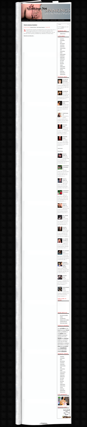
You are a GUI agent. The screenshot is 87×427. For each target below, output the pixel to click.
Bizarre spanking (63, 330)
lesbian (61, 341)
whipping (64, 351)
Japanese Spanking (61, 20)
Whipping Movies (46, 20)
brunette (64, 331)
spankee (59, 348)
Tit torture (61, 69)
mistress (66, 341)
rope (64, 344)
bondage (59, 331)
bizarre (59, 330)
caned (58, 333)
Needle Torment (62, 57)
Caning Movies (39, 20)
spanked (66, 346)
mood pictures (60, 343)
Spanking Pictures (25, 20)
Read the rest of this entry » (29, 35)
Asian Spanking (62, 40)
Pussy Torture (62, 60)
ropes (65, 344)
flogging (63, 338)
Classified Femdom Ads (63, 321)
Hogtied (61, 52)
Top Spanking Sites (63, 318)
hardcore (66, 338)
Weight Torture (62, 71)
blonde (67, 330)
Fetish (61, 49)
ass (61, 328)
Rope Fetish (61, 379)
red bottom (61, 344)
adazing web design (45, 423)
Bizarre (61, 359)
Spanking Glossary (62, 33)
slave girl (62, 346)
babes (66, 328)
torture (65, 349)
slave (59, 346)
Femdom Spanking (62, 48)
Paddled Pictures (62, 58)
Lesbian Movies (62, 55)
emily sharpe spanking (61, 336)
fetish (59, 338)
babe (63, 328)
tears (62, 349)
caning (61, 333)
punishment (67, 343)
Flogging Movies (62, 51)
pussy (59, 344)
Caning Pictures (53, 20)
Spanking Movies (33, 20)
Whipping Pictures (62, 74)
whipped (59, 351)
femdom (65, 336)
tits (63, 349)
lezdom (64, 341)
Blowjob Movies (62, 43)
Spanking (61, 382)
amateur (59, 328)
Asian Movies (62, 38)
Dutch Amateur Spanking (30, 25)
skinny (68, 344)
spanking (63, 348)
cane (67, 331)
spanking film (59, 349)
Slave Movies (62, 63)
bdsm (67, 328)
